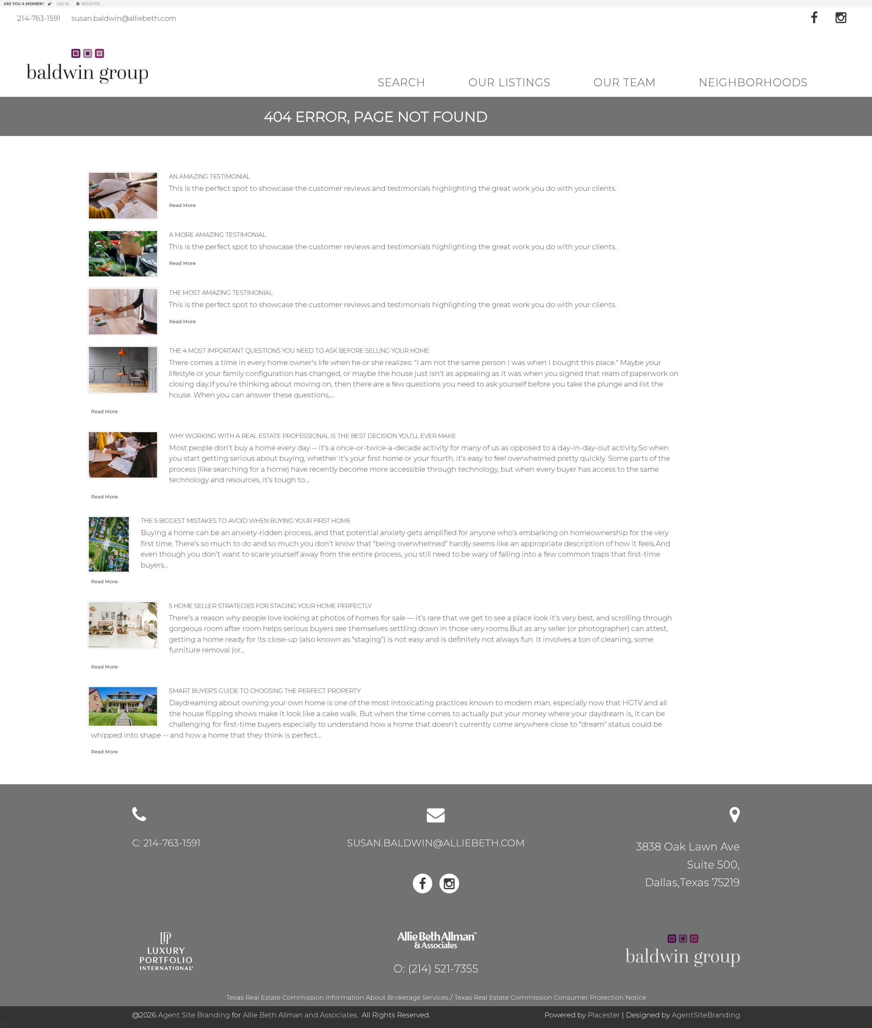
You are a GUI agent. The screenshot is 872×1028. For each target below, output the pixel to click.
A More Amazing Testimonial (217, 235)
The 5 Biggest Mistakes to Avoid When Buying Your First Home (246, 521)
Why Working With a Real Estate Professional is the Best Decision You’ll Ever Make (312, 436)
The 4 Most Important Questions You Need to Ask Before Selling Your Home (299, 350)
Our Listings (509, 82)
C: (166, 843)
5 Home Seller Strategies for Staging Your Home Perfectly (270, 606)
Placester (604, 1015)
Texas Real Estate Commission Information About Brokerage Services (337, 997)
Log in (63, 4)
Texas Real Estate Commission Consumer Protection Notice (550, 997)
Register (89, 4)
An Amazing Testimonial (209, 176)
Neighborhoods (753, 82)
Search (401, 82)
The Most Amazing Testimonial (220, 293)
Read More (182, 205)
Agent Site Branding (194, 1015)
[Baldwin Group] (87, 66)
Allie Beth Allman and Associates (300, 1015)
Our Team (624, 82)
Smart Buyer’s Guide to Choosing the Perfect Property (264, 691)
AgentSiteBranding (706, 1015)
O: (435, 968)
